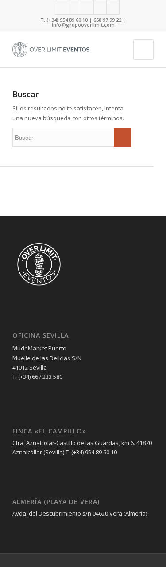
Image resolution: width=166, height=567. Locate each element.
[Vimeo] (113, 7)
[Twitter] (74, 7)
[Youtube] (100, 7)
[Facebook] (61, 7)
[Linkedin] (87, 7)
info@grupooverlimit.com (83, 24)
